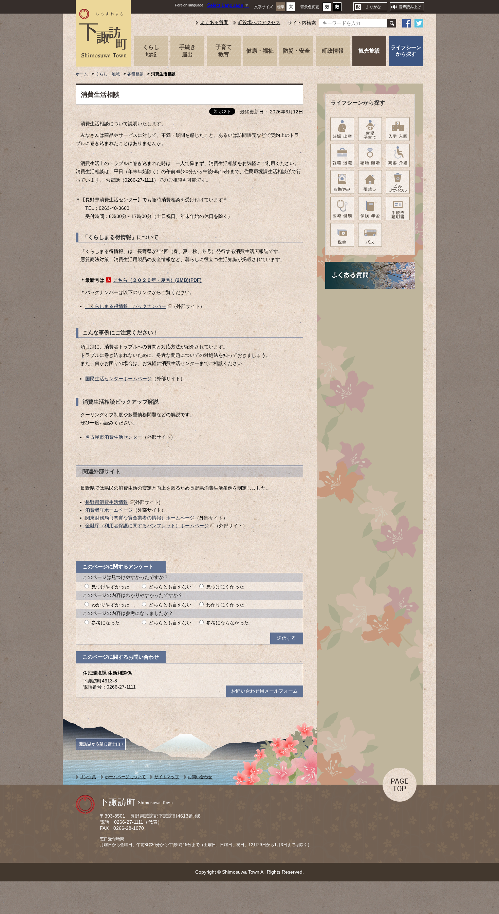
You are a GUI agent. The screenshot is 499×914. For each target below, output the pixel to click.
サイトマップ (166, 777)
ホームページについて (125, 777)
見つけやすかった (110, 586)
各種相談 (135, 74)
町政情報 (333, 51)
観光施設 (369, 51)
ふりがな (373, 7)
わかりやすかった (110, 604)
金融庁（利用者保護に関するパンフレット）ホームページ (147, 525)
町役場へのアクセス (259, 22)
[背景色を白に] (326, 8)
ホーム (82, 74)
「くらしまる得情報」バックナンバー (125, 306)
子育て (224, 50)
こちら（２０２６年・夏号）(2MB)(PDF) (157, 280)
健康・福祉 (260, 51)
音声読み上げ (410, 7)
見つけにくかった (225, 586)
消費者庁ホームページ (109, 510)
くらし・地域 (107, 74)
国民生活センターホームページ (118, 378)
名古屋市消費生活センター (113, 437)
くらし (151, 50)
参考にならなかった (227, 622)
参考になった (105, 622)
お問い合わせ (200, 777)
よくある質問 (214, 22)
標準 (280, 7)
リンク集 (88, 777)
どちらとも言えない (170, 586)
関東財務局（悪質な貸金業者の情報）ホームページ (140, 517)
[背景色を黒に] (337, 8)
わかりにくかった (225, 604)
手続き (187, 50)
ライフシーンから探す (406, 50)
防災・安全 (296, 51)
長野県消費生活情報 (106, 502)
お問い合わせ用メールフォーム (264, 691)
